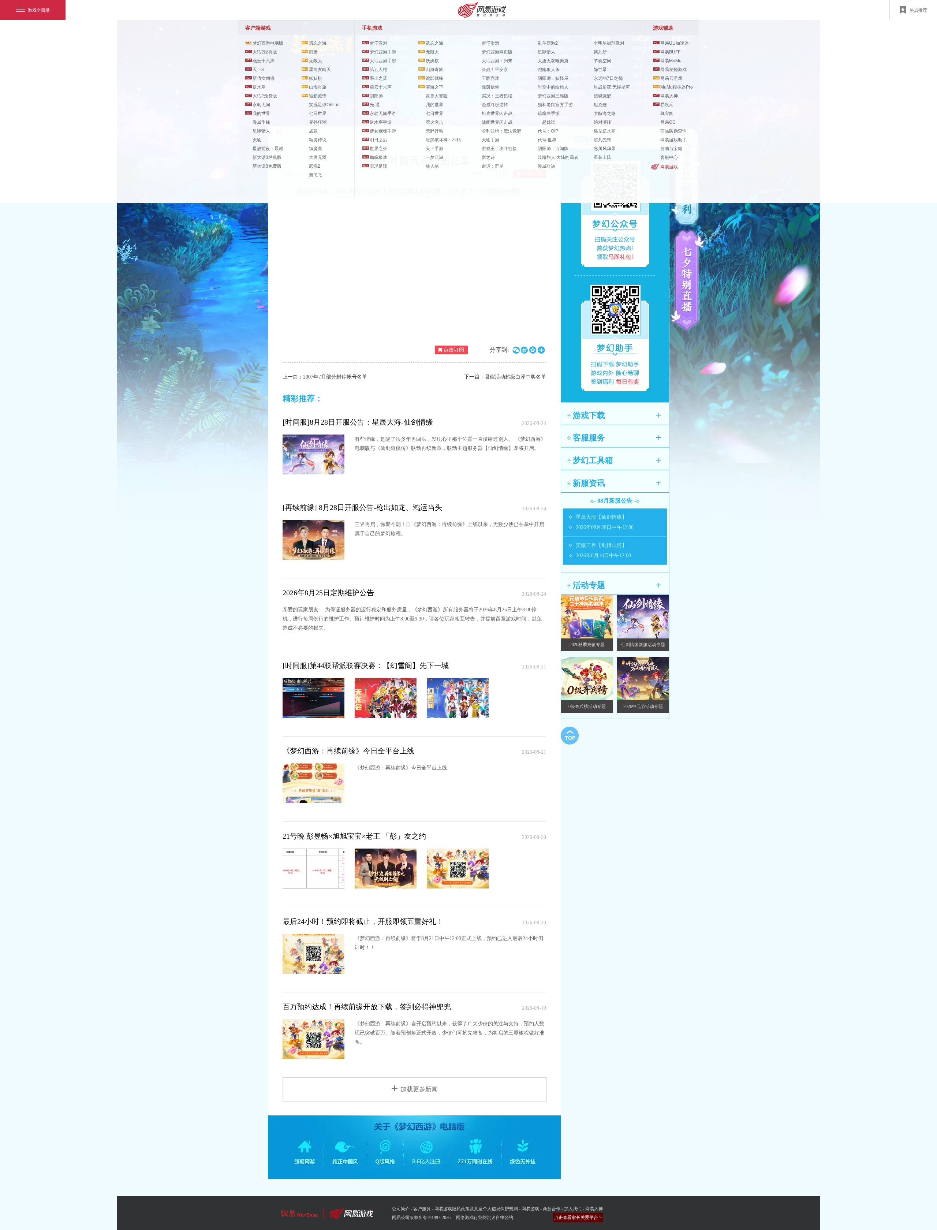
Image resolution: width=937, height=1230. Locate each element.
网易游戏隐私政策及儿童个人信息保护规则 (476, 1208)
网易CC (668, 122)
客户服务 (422, 1208)
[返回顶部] (570, 735)
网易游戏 (669, 166)
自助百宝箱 (671, 148)
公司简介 (401, 1208)
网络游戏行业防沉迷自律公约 (484, 1217)
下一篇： (505, 377)
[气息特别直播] (687, 280)
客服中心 (669, 157)
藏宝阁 (666, 113)
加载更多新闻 (419, 1089)
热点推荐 (918, 10)
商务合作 (551, 1208)
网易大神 (594, 1208)
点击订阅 (454, 350)
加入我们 (573, 1208)
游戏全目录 (39, 10)
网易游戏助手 (673, 139)
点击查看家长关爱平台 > (578, 1217)
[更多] (658, 415)
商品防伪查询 (673, 130)
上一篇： (325, 377)
